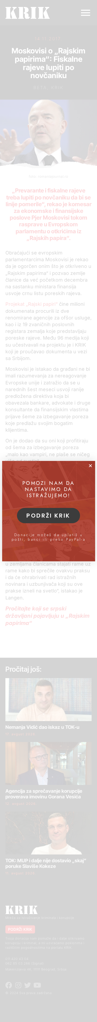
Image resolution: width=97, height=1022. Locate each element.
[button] (90, 466)
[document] (48, 511)
